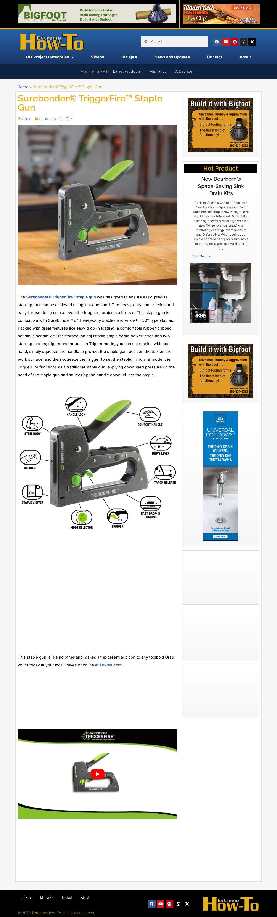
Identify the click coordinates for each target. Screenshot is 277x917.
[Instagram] (243, 42)
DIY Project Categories (47, 57)
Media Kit (157, 71)
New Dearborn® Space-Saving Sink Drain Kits (221, 186)
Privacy (27, 897)
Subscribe (183, 71)
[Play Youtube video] (97, 774)
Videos (97, 57)
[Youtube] (226, 42)
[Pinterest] (234, 42)
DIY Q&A (129, 57)
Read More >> (201, 256)
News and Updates (172, 57)
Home (23, 87)
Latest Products (127, 71)
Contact (214, 57)
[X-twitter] (252, 42)
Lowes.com (111, 665)
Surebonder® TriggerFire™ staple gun (61, 297)
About (245, 57)
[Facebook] (217, 42)
